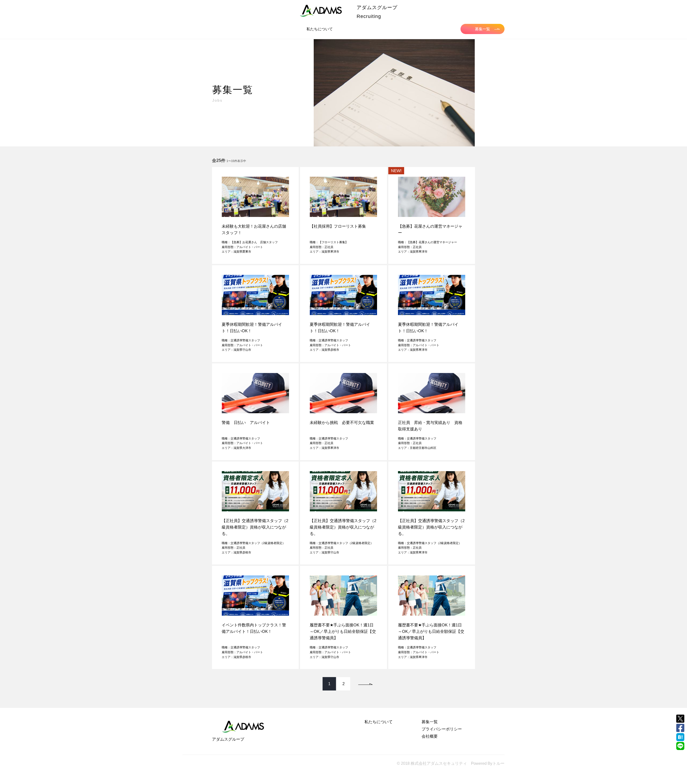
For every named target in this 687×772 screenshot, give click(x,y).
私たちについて (319, 29)
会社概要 (430, 736)
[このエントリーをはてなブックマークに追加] (680, 737)
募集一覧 (482, 29)
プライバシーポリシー (442, 729)
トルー (498, 763)
